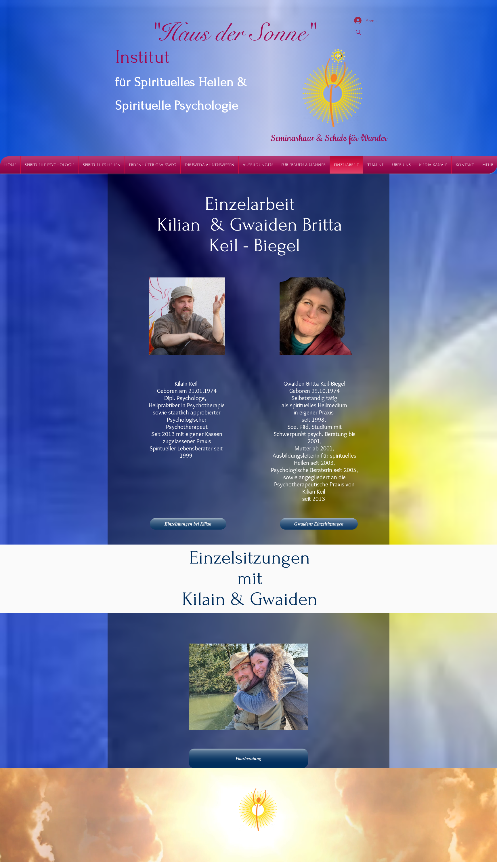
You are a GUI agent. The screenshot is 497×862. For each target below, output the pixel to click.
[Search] (358, 32)
